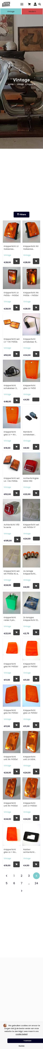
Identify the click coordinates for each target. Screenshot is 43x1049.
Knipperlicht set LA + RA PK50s (12, 479)
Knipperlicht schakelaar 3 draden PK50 (10, 387)
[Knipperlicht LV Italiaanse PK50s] (12, 230)
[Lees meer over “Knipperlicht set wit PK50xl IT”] (36, 538)
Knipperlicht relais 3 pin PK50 (10, 619)
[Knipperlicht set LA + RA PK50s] (12, 462)
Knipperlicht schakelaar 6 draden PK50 (29, 340)
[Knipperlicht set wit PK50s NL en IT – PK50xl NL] (12, 555)
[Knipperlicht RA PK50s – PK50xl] (31, 277)
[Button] (35, 4)
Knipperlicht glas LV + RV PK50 (10, 433)
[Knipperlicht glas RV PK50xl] (12, 648)
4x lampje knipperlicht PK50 (29, 572)
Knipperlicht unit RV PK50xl (11, 804)
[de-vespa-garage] (6, 4)
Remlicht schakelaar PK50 (28, 433)
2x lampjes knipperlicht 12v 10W (31, 619)
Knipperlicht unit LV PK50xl (30, 804)
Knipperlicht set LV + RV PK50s (12, 340)
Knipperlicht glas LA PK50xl (30, 711)
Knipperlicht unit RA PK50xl (11, 758)
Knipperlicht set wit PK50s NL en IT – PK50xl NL (12, 572)
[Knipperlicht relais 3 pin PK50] (12, 602)
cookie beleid (21, 1034)
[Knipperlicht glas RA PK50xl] (12, 695)
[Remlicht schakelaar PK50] (31, 416)
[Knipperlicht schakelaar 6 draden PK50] (31, 323)
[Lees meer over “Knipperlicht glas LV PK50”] (35, 399)
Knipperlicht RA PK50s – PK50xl (31, 294)
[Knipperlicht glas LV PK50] (31, 370)
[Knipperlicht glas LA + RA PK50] (12, 834)
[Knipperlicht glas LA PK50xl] (31, 695)
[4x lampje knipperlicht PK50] (31, 555)
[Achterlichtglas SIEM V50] (31, 462)
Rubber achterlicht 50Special (28, 851)
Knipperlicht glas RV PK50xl (11, 665)
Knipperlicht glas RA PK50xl (11, 711)
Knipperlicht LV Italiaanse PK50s (11, 247)
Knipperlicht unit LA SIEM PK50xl (29, 758)
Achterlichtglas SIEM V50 (31, 479)
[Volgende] (21, 890)
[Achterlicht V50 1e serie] (12, 509)
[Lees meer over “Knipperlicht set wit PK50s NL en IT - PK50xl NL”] (16, 585)
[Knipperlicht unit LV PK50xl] (31, 787)
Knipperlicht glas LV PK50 (29, 386)
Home (11, 84)
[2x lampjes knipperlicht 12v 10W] (31, 602)
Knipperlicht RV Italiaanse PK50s (31, 247)
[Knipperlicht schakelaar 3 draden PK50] (12, 370)
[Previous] (6, 875)
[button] (22, 4)
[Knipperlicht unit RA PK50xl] (12, 741)
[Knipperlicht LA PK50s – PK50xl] (12, 277)
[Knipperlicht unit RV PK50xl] (12, 787)
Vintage (20, 84)
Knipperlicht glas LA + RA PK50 (10, 851)
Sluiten (21, 1046)
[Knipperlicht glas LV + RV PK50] (12, 416)
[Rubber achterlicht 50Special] (31, 834)
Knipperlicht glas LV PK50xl (30, 665)
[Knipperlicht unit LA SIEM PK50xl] (31, 741)
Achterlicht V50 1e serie (11, 526)
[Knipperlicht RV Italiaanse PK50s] (31, 230)
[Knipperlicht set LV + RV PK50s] (12, 323)
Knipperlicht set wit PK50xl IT (31, 526)
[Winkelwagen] (29, 4)
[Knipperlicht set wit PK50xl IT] (31, 509)
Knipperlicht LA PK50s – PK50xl (11, 294)
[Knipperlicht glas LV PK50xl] (31, 648)
